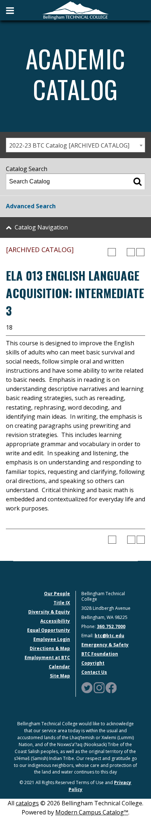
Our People (57, 593)
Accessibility (55, 621)
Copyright (92, 663)
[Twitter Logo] (86, 687)
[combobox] (75, 145)
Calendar (59, 667)
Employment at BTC (47, 657)
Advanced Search (31, 206)
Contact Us (94, 672)
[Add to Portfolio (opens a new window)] (112, 252)
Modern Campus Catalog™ (91, 812)
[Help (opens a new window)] (140, 252)
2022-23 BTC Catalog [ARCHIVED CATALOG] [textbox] (69, 145)
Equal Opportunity (48, 630)
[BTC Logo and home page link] (75, 10)
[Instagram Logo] (98, 687)
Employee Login (51, 639)
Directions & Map (50, 648)
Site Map (60, 676)
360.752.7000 (111, 626)
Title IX (62, 603)
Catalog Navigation (41, 227)
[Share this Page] (121, 252)
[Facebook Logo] (111, 687)
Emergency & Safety (105, 645)
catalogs (27, 803)
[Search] (137, 182)
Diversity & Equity (49, 612)
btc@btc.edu (109, 635)
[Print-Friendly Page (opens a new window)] (131, 252)
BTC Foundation (99, 654)
